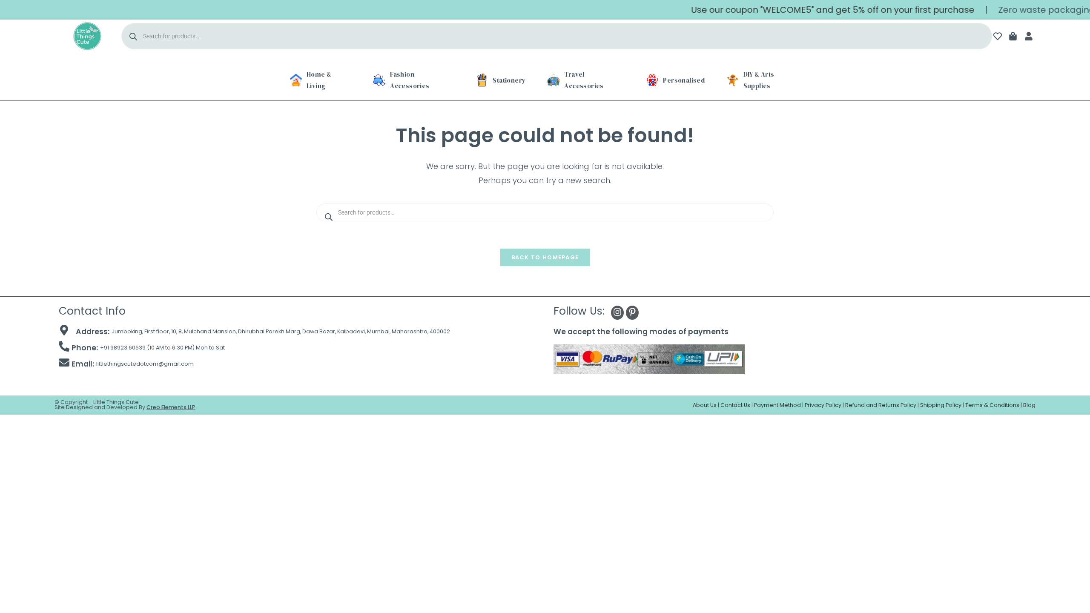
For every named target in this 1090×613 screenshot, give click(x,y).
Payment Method (777, 405)
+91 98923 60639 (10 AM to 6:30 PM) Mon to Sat (162, 347)
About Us (705, 405)
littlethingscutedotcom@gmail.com (145, 363)
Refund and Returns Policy (880, 405)
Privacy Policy (823, 405)
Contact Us (735, 405)
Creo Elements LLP (170, 407)
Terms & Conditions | (994, 405)
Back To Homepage (545, 257)
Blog (1029, 405)
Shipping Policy (940, 405)
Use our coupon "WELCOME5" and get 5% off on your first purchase (819, 10)
